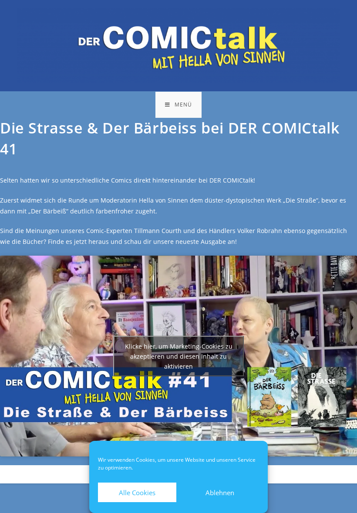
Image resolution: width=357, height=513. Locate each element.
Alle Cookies (137, 492)
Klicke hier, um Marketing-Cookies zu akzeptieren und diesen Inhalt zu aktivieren (178, 356)
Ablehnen (219, 492)
